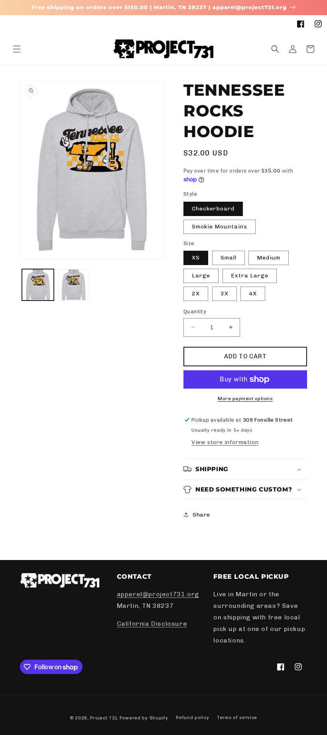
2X (196, 293)
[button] (17, 49)
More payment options (245, 398)
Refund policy (192, 717)
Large (201, 275)
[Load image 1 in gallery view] (38, 285)
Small (228, 257)
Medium (268, 257)
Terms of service (237, 717)
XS (196, 257)
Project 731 (104, 718)
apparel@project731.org (158, 594)
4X (253, 293)
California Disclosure (152, 623)
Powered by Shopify (144, 718)
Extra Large (249, 275)
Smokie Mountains (219, 226)
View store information (224, 442)
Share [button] (201, 514)
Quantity (194, 311)
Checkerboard (213, 208)
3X (225, 293)
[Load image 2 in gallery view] (74, 285)
